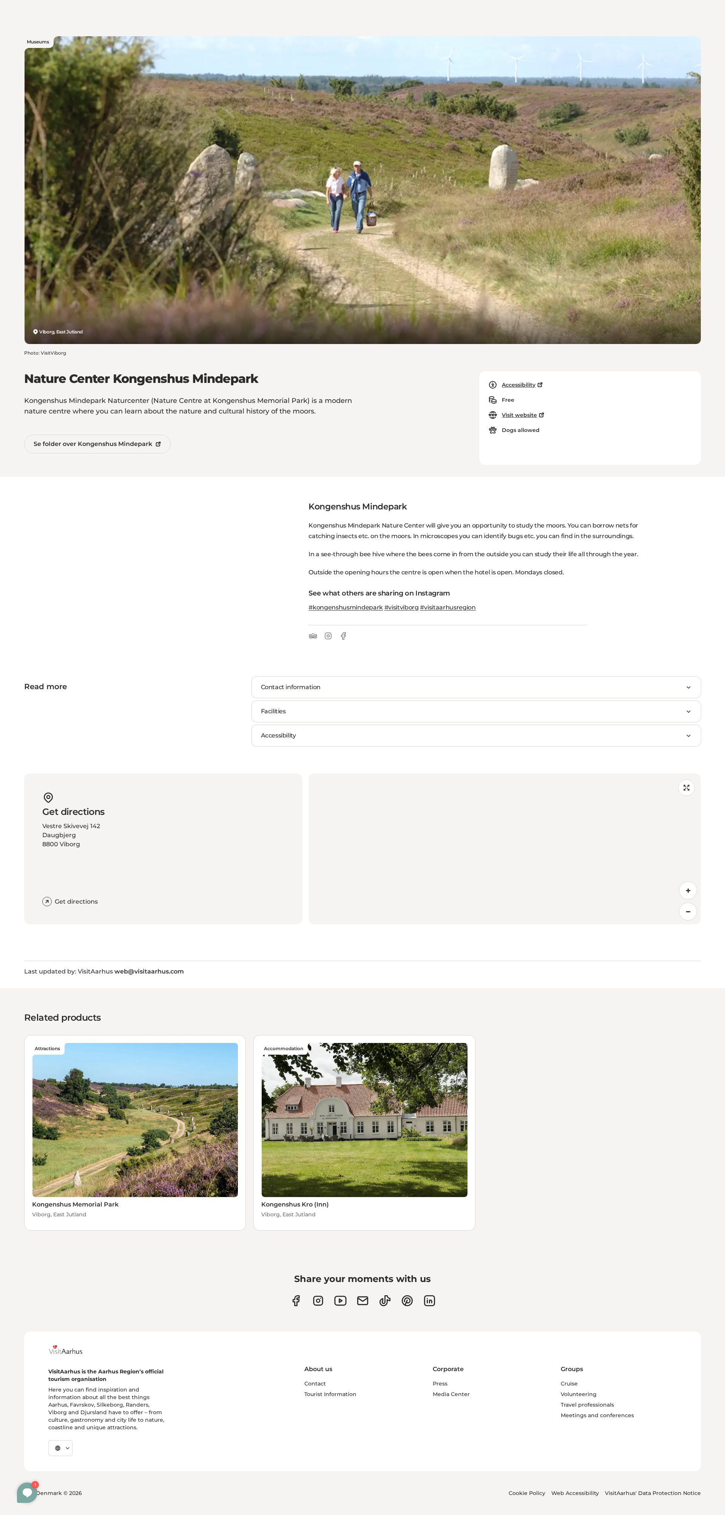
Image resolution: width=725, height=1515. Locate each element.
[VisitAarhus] (71, 1349)
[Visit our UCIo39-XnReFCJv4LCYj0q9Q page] (340, 1300)
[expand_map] (686, 787)
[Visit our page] (318, 1300)
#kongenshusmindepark (346, 607)
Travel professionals (587, 1404)
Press (440, 1383)
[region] (505, 848)
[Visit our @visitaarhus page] (385, 1300)
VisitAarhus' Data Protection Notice (653, 1493)
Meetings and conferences (597, 1415)
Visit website (519, 415)
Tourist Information (330, 1394)
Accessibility (518, 384)
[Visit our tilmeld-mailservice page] (362, 1300)
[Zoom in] (688, 890)
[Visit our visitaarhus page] (295, 1300)
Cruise (569, 1383)
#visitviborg (401, 607)
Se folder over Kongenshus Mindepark (93, 443)
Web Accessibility (575, 1493)
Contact (315, 1383)
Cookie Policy (527, 1493)
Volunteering (579, 1394)
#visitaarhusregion (447, 607)
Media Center (451, 1394)
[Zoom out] (688, 912)
